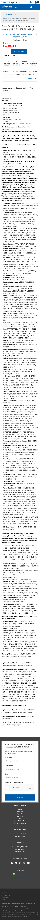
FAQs (20, 809)
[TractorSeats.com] (10, 2)
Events (20, 818)
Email (7, 774)
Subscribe (20, 797)
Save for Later (9, 55)
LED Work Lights (14, 18)
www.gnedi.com (20, 836)
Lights (5, 18)
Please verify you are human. (15, 782)
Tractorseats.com (8, 14)
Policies (3, 892)
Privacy (3, 894)
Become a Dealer (20, 823)
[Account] (31, 2)
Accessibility (4, 897)
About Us (20, 814)
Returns (20, 812)
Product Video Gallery (20, 821)
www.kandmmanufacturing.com (20, 834)
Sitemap (3, 899)
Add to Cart (19, 51)
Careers (20, 816)
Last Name (9, 765)
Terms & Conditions (6, 896)
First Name (9, 757)
